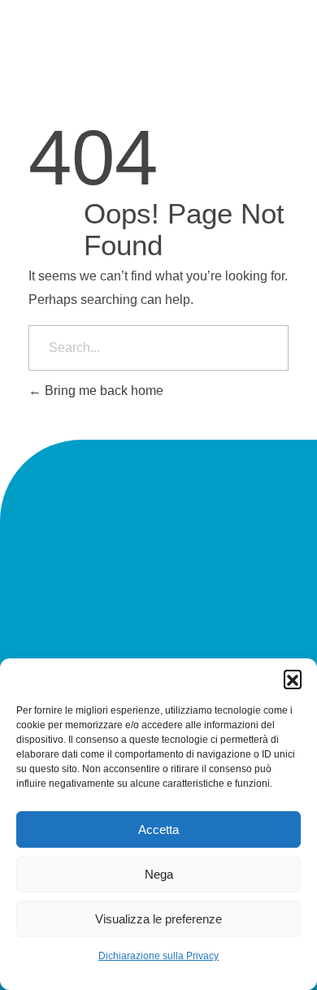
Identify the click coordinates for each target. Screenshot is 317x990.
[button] (292, 679)
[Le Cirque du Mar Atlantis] (47, 64)
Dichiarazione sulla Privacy (158, 956)
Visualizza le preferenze (158, 919)
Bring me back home (102, 390)
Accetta (158, 829)
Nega (159, 874)
